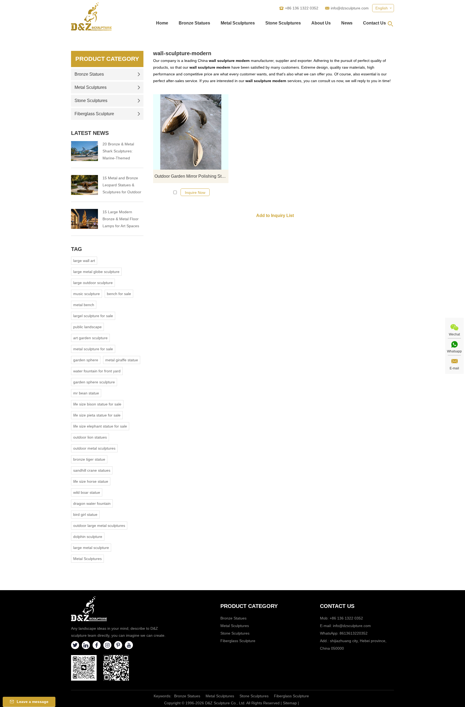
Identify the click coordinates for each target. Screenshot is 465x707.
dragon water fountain (92, 503)
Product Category (107, 58)
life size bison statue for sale (97, 404)
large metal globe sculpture (96, 272)
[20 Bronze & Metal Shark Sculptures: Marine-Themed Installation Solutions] (84, 151)
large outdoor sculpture (93, 283)
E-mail (454, 368)
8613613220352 (354, 633)
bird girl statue (85, 514)
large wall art (84, 260)
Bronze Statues (194, 23)
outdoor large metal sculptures (99, 525)
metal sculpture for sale (93, 349)
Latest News (90, 133)
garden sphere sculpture (94, 382)
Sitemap (290, 703)
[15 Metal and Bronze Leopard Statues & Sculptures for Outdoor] (84, 185)
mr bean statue (86, 393)
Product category (249, 606)
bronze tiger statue (89, 459)
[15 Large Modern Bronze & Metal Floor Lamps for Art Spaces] (84, 219)
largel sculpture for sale (93, 316)
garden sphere (85, 360)
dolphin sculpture (87, 536)
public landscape (87, 327)
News (347, 23)
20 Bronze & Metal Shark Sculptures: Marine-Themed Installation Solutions (120, 152)
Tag (76, 249)
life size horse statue (90, 481)
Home (162, 23)
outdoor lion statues (90, 437)
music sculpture (86, 294)
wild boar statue (86, 492)
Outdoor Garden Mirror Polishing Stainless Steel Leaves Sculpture (191, 176)
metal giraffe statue (121, 360)
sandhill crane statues (91, 470)
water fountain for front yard (97, 371)
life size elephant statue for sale (100, 426)
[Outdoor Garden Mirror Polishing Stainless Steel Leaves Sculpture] (190, 132)
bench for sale (119, 294)
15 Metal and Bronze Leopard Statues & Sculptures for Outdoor (122, 185)
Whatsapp (454, 351)
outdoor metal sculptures (94, 448)
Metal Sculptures (238, 23)
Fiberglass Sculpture (94, 113)
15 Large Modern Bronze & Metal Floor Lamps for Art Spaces (121, 219)
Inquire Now (195, 192)
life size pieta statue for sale (97, 415)
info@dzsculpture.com (350, 8)
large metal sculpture (91, 547)
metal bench (83, 305)
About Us (321, 23)
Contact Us (374, 23)
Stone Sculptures (283, 23)
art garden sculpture (90, 338)
